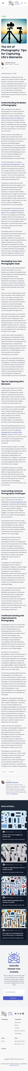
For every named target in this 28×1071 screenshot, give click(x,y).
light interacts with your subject (11, 118)
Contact (3, 1048)
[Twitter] (20, 1013)
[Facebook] (15, 1013)
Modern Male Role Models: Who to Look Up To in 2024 (13, 901)
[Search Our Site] (25, 3)
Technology (18, 1033)
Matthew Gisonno (10, 62)
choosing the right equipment (10, 164)
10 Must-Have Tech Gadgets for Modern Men (12, 836)
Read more (14, 794)
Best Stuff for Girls (20, 1041)
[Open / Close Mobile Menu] (3, 3)
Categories (18, 1019)
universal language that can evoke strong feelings (11, 432)
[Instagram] (18, 1013)
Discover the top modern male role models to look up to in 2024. (13, 905)
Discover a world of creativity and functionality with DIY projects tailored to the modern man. (12, 938)
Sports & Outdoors (20, 1031)
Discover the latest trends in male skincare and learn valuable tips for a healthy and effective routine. (13, 872)
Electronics (18, 1022)
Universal (11, 772)
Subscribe (13, 998)
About (3, 1038)
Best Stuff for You (19, 1044)
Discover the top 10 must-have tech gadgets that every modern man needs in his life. (13, 839)
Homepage (4, 1019)
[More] (2, 68)
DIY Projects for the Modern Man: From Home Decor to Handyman (12, 934)
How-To (4, 772)
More (16, 1038)
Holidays (17, 1028)
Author (3, 1041)
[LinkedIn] (23, 1013)
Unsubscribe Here (14, 1065)
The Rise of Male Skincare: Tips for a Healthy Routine (13, 868)
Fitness (4, 16)
